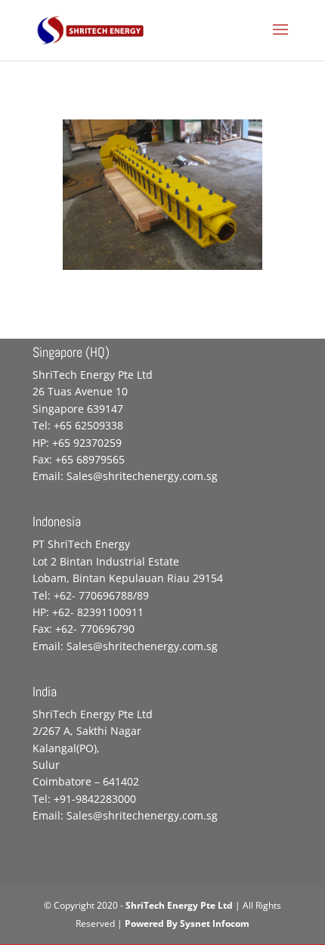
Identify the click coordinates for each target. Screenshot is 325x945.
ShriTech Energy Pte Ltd (179, 905)
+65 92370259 (87, 442)
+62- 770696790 (95, 628)
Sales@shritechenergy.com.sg (142, 476)
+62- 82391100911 (98, 612)
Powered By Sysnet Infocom (187, 923)
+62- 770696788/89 (101, 595)
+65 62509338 (88, 425)
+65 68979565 (90, 459)
